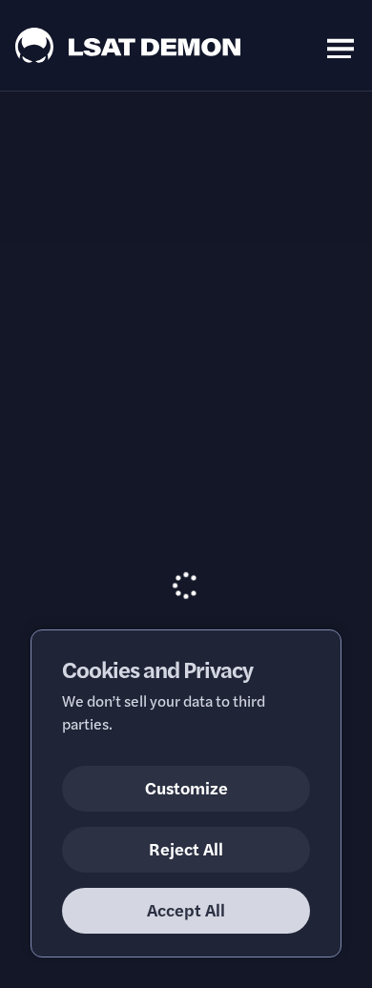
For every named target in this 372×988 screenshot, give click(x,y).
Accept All (186, 909)
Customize (186, 787)
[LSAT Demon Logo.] (128, 45)
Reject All (186, 848)
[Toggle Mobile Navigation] (340, 44)
